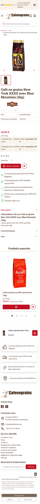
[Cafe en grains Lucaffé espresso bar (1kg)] (19, 272)
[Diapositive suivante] (35, 315)
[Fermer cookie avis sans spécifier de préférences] (35, 474)
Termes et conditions (8, 447)
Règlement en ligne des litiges (11, 455)
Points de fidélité (7, 453)
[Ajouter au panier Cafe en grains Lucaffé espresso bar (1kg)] (16, 307)
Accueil (3, 30)
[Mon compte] (30, 15)
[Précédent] (4, 70)
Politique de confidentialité (11, 445)
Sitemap (4, 458)
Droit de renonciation (9, 450)
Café (10, 30)
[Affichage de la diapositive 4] (26, 315)
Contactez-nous (7, 437)
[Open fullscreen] (19, 55)
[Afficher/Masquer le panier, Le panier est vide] (34, 15)
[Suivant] (34, 70)
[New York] (12, 104)
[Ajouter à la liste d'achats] (24, 166)
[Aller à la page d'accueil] (17, 16)
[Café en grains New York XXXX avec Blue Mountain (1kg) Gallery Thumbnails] (6, 80)
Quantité (4, 160)
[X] (6, 406)
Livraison (4, 442)
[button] (12, 104)
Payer (3, 440)
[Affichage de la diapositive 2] (17, 315)
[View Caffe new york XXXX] (6, 80)
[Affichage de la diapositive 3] (21, 315)
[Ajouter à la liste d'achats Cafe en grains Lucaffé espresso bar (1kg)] (33, 307)
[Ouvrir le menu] (2, 15)
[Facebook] (2, 406)
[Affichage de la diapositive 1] (12, 315)
